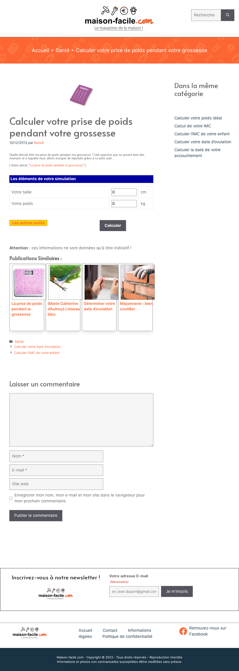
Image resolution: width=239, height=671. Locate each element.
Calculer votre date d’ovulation (37, 347)
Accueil (40, 50)
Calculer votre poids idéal (198, 118)
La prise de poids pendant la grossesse (56, 165)
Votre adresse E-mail (128, 579)
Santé (63, 50)
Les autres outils (28, 223)
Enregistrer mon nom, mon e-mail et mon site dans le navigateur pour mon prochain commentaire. (79, 498)
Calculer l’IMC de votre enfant (37, 353)
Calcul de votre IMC (192, 126)
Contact (110, 630)
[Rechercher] (227, 15)
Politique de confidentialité (127, 636)
